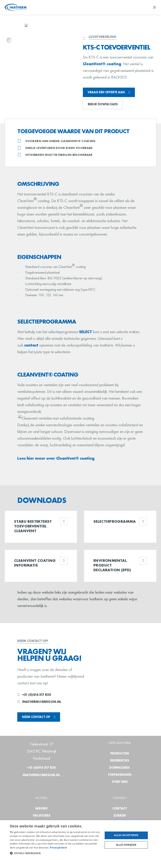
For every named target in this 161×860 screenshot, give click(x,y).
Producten (119, 753)
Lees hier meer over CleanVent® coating (55, 458)
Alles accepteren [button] (126, 835)
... (84, 37)
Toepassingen (119, 775)
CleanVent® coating (102, 63)
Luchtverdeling (102, 37)
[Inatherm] (16, 7)
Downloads (119, 768)
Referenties (119, 760)
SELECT (85, 331)
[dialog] (80, 840)
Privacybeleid (58, 847)
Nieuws (41, 808)
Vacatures (41, 815)
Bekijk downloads (103, 104)
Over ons (120, 782)
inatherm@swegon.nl (41, 702)
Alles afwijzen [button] (126, 844)
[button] (55, 853)
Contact (119, 808)
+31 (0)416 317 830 (36, 694)
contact (31, 345)
